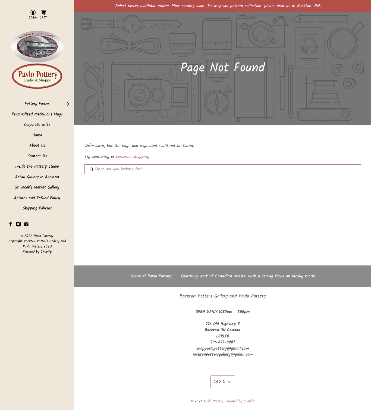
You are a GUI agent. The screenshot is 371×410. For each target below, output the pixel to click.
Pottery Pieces (37, 104)
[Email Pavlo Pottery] (26, 225)
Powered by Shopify (37, 252)
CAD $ (219, 381)
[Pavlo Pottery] (37, 60)
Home (37, 135)
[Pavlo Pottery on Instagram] (18, 225)
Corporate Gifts (37, 125)
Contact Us (37, 156)
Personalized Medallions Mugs (37, 114)
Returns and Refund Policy (37, 198)
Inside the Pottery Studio (37, 167)
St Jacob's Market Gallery (37, 187)
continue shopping (132, 156)
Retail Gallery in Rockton (37, 177)
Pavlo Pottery (43, 236)
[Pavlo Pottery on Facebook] (10, 225)
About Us (37, 146)
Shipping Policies (37, 208)
